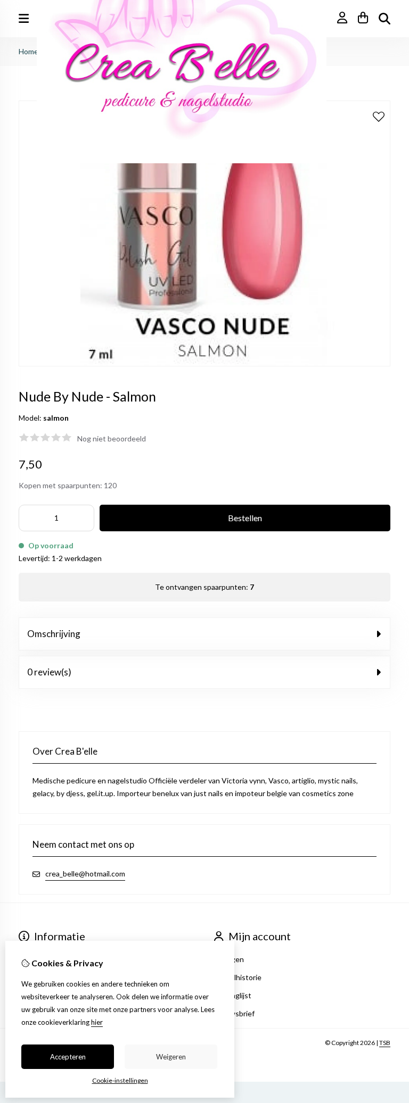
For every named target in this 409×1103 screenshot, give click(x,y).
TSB (384, 1043)
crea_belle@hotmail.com (85, 873)
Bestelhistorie (237, 977)
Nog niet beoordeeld (111, 438)
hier (97, 1022)
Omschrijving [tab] (53, 633)
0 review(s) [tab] (49, 672)
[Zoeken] (384, 18)
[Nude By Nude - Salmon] (204, 363)
